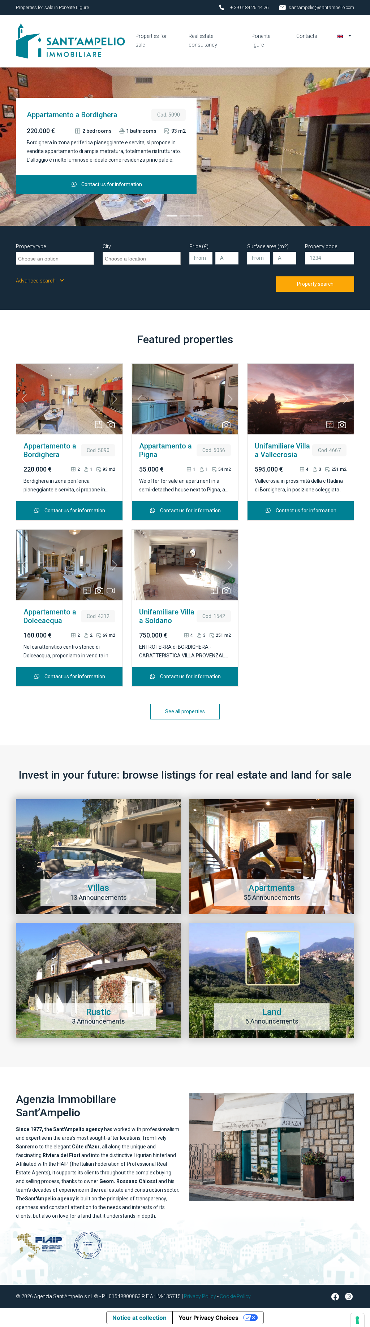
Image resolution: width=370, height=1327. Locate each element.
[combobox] (55, 258)
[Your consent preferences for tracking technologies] (357, 1320)
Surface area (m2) (268, 246)
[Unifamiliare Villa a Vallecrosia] (198, 216)
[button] (344, 36)
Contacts (306, 36)
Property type (31, 246)
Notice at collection (139, 1317)
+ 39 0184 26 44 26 (249, 7)
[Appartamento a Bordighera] (172, 216)
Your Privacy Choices (208, 1317)
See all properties (185, 711)
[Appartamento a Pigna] (185, 216)
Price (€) (198, 246)
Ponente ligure (260, 40)
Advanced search (36, 281)
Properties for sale (151, 40)
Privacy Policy (200, 1296)
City (107, 246)
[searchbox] (56, 257)
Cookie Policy (235, 1296)
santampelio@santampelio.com (321, 7)
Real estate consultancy (203, 40)
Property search (315, 284)
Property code (321, 246)
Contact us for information (111, 184)
